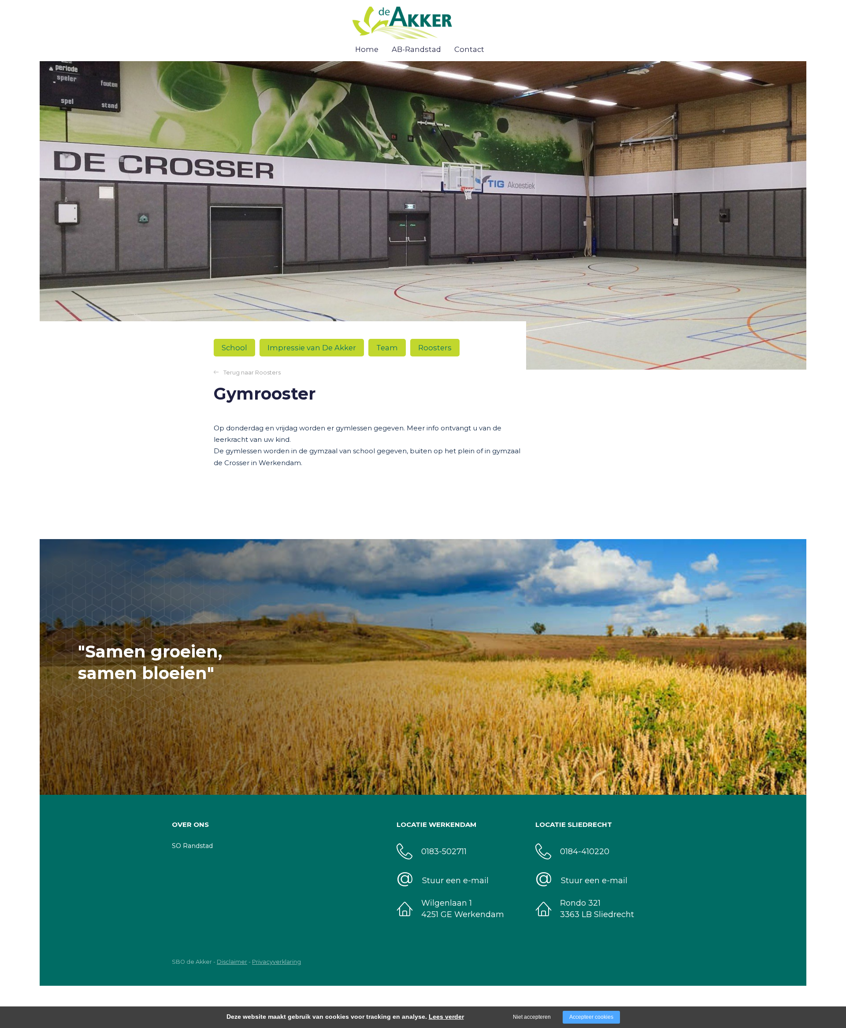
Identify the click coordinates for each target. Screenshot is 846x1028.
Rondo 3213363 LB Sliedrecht (597, 908)
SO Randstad (192, 846)
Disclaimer (232, 961)
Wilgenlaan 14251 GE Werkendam (462, 908)
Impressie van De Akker (311, 347)
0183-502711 (444, 851)
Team (387, 347)
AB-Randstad (416, 49)
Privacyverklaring (276, 961)
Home (366, 49)
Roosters (435, 347)
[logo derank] (418, 27)
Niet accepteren (532, 1017)
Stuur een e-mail (594, 880)
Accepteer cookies (591, 1017)
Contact (469, 49)
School (234, 347)
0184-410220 (584, 851)
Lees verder (446, 1016)
